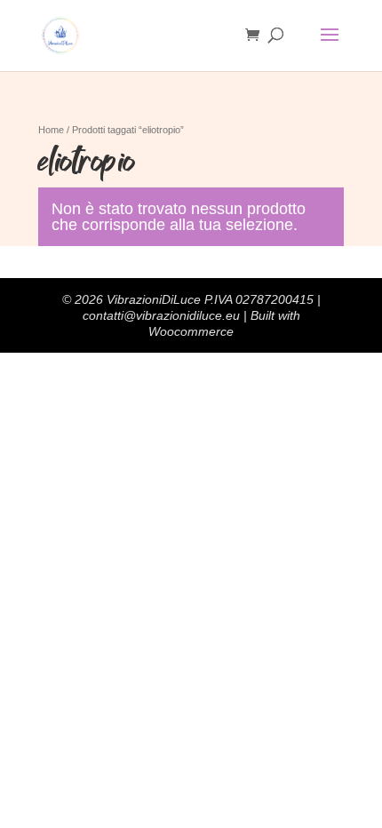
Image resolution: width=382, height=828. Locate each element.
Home (51, 129)
